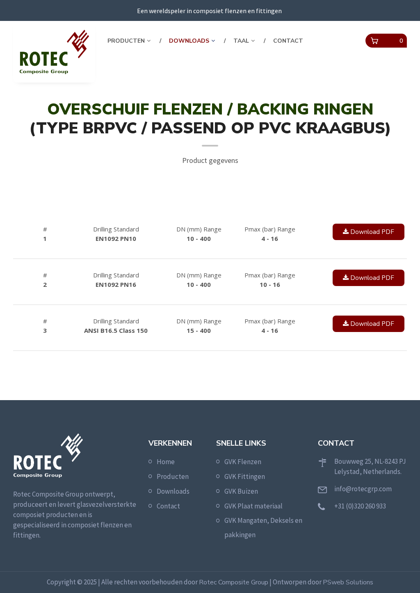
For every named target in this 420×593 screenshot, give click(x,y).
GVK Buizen (241, 491)
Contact (288, 41)
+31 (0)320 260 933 (360, 506)
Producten (126, 41)
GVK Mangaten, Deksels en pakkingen (263, 527)
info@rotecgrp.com (363, 488)
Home (166, 461)
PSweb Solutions (348, 582)
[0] (374, 41)
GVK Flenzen (242, 461)
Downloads (189, 41)
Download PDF (371, 232)
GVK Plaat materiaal (253, 506)
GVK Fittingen (244, 476)
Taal (241, 41)
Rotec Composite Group (233, 582)
